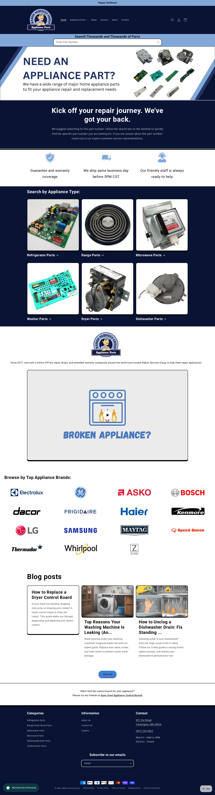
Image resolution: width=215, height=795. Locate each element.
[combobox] (107, 42)
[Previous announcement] (28, 3)
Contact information (152, 788)
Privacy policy (103, 788)
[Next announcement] (187, 3)
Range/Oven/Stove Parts (39, 725)
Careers (85, 730)
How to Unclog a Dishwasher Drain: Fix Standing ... (161, 627)
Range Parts (90, 255)
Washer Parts (37, 319)
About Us (86, 720)
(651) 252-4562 (144, 731)
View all (107, 674)
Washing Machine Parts (38, 741)
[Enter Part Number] (158, 42)
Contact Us (86, 725)
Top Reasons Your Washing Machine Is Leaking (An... (104, 627)
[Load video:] (107, 415)
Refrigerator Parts (41, 255)
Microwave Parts (149, 255)
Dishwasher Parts (149, 319)
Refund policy (88, 788)
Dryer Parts (90, 319)
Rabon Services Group (71, 788)
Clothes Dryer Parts (36, 746)
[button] (79, 20)
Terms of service (118, 788)
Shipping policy (134, 788)
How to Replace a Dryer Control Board (52, 595)
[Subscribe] (130, 763)
